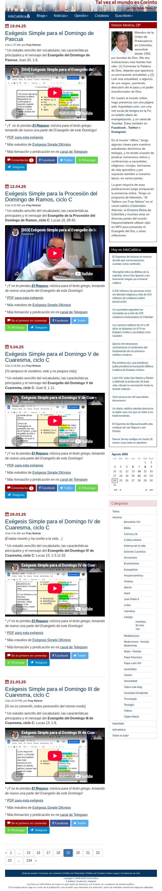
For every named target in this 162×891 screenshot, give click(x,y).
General (117, 517)
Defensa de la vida (135, 545)
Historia (128, 581)
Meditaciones (131, 635)
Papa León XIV (132, 663)
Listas (127, 605)
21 (88, 853)
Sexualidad (130, 681)
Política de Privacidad (73, 873)
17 (48, 853)
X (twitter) (70, 881)
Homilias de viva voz (141, 625)
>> (151, 489)
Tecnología (130, 698)
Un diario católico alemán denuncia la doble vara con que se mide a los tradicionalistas (132, 412)
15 (28, 853)
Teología (129, 704)
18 (58, 853)
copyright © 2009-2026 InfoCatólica (81, 878)
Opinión (80, 15)
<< (115, 489)
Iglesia (128, 587)
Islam (127, 593)
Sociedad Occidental (136, 693)
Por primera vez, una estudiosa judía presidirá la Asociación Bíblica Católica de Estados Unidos (132, 366)
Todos (115, 511)
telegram (92, 881)
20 (78, 853)
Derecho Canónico (135, 551)
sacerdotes (130, 669)
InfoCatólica (17, 16)
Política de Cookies (95, 873)
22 (98, 853)
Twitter (133, 127)
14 (139, 471)
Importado (118, 723)
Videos (128, 710)
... (19, 853)
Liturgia (128, 617)
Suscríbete (123, 15)
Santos (128, 675)
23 (10, 860)
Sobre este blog (133, 687)
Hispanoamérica (133, 575)
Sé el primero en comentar (28, 320)
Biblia (127, 528)
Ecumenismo (131, 563)
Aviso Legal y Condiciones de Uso (123, 873)
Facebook (118, 127)
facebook (81, 881)
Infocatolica (119, 729)
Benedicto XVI (132, 522)
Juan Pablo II (131, 599)
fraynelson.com (129, 106)
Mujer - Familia (132, 651)
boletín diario (124, 115)
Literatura (129, 611)
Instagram (118, 131)
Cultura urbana (132, 539)
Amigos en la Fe (140, 110)
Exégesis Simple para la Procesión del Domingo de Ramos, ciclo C (51, 196)
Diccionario (130, 557)
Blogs (41, 15)
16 (38, 853)
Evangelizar (131, 569)
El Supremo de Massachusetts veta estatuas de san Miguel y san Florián (132, 428)
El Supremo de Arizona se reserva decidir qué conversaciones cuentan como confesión (131, 260)
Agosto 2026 (120, 454)
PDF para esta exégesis (25, 137)
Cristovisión (138, 205)
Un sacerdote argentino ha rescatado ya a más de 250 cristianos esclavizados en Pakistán (132, 313)
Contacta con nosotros (50, 873)
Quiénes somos (29, 873)
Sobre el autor (120, 735)
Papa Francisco (133, 657)
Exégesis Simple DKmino (51, 144)
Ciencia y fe (131, 534)
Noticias (60, 15)
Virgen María (131, 716)
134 (29, 860)
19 (68, 853)
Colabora (102, 15)
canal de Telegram (74, 151)
